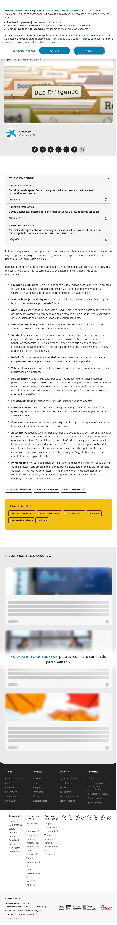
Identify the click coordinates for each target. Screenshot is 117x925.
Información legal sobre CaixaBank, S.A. (19, 907)
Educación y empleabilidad (94, 788)
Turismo (64, 787)
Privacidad (10, 914)
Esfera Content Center (13, 832)
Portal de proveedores (50, 846)
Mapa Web (40, 907)
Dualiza (49, 854)
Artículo (37, 778)
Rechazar (54, 50)
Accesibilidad (10, 911)
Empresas (32, 831)
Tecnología (65, 792)
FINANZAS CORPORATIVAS (20, 489)
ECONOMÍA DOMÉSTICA (22, 520)
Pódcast (37, 796)
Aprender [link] (10, 787)
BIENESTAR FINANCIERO (74, 489)
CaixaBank (25, 131)
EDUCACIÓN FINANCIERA (47, 489)
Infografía (38, 787)
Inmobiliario (66, 783)
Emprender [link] (11, 792)
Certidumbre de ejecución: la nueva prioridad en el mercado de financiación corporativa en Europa (52, 192)
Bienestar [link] (10, 783)
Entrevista (38, 792)
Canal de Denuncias (12, 918)
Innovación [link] (10, 801)
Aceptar (89, 50)
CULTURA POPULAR (75, 513)
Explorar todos (40, 801)
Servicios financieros (70, 796)
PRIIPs (30, 884)
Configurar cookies (23, 50)
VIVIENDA (43, 520)
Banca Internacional (33, 873)
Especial (37, 783)
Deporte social (94, 798)
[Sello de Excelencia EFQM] (84, 909)
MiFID (30, 881)
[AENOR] (68, 909)
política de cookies (47, 42)
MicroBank (51, 831)
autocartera (21, 444)
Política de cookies (12, 903)
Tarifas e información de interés (32, 843)
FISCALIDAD (95, 513)
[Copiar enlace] (35, 149)
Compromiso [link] (11, 796)
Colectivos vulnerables (98, 783)
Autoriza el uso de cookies (34, 656)
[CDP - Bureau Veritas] (106, 909)
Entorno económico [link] (15, 778)
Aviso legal (26, 903)
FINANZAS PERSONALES (50, 513)
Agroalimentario (68, 778)
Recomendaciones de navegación (30, 911)
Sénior (90, 778)
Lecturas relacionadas (21, 178)
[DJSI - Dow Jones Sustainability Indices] (93, 909)
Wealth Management (33, 862)
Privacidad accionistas (27, 914)
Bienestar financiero (97, 794)
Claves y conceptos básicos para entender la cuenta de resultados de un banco (54, 211)
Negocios (32, 835)
